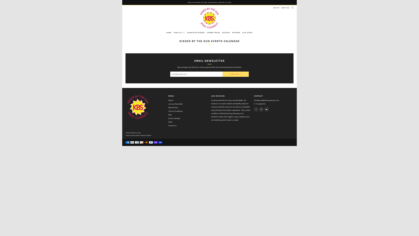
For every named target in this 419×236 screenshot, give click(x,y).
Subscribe (234, 74)
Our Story (247, 33)
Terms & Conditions (175, 111)
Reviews (236, 33)
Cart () (285, 8)
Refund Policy (173, 108)
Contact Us (172, 126)
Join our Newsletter (175, 104)
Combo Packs (213, 33)
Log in (276, 8)
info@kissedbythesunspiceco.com (266, 100)
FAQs (170, 122)
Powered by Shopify (145, 135)
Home (169, 33)
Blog (170, 115)
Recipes (226, 33)
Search (170, 100)
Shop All (178, 33)
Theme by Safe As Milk (132, 135)
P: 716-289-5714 (259, 104)
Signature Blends (196, 33)
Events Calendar (174, 118)
